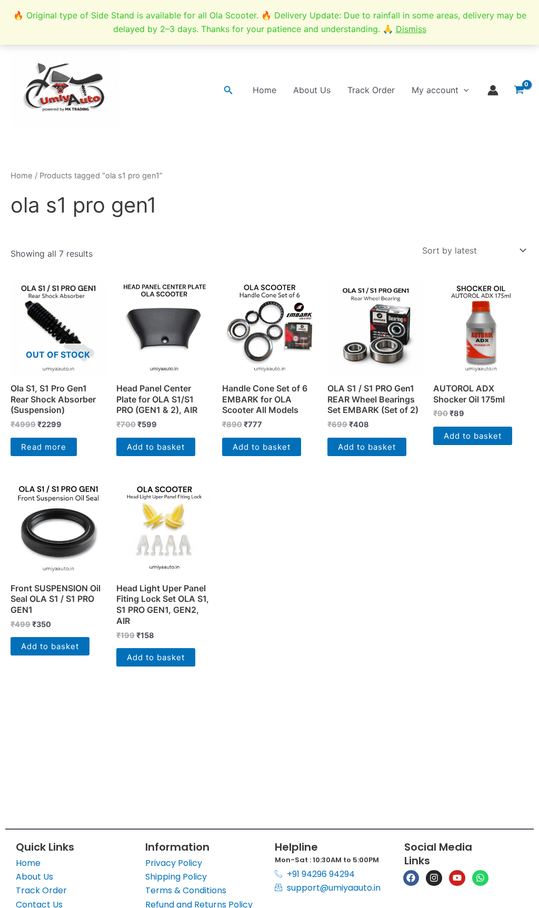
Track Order (371, 90)
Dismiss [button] (411, 29)
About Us (312, 90)
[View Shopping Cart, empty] (518, 90)
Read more (43, 447)
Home (264, 90)
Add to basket (156, 447)
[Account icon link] (492, 90)
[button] (228, 90)
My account (435, 90)
